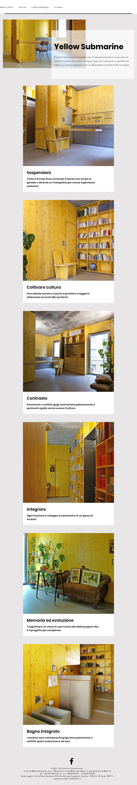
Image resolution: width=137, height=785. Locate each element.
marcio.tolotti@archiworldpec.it (73, 771)
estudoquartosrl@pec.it (100, 771)
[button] (39, 7)
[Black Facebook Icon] (71, 761)
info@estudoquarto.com (40, 771)
